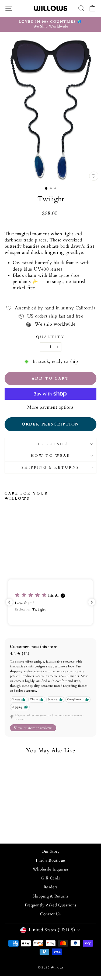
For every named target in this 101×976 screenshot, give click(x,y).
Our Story (50, 851)
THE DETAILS (50, 444)
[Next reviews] (91, 602)
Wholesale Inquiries (50, 869)
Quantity (50, 337)
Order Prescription (50, 424)
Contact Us (50, 914)
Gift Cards (50, 878)
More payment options (50, 407)
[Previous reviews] (9, 602)
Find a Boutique (50, 860)
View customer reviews (33, 728)
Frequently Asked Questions (50, 905)
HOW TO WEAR (50, 455)
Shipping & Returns (51, 467)
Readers (50, 887)
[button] (50, 602)
